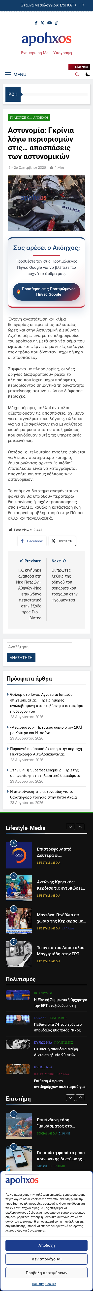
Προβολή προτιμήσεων (46, 1272)
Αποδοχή (46, 1245)
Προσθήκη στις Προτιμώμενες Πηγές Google (49, 291)
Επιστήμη (57, 1133)
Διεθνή (42, 1133)
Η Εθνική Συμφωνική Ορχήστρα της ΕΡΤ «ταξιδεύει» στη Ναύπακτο (60, 1006)
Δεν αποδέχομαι (47, 1259)
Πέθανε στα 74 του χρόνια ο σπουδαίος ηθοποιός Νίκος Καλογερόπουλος (58, 1030)
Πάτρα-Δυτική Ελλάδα (51, 1074)
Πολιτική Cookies (44, 1284)
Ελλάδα (68, 928)
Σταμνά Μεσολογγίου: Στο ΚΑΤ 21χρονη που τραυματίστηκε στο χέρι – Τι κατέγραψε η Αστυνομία (41, 5)
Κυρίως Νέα (43, 1042)
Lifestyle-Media (48, 863)
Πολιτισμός (43, 993)
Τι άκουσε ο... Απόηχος (29, 117)
